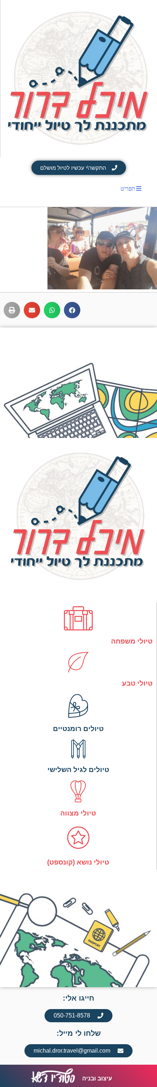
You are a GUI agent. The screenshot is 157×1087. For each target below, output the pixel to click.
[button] (72, 310)
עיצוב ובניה (97, 1078)
